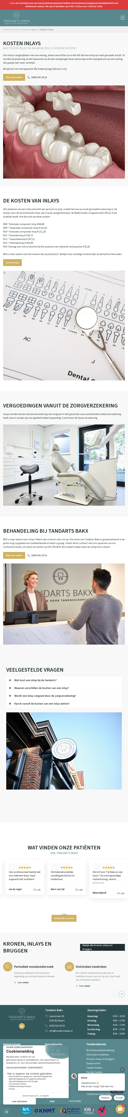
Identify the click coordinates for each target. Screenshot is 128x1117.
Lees (23, 982)
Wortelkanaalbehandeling (100, 1050)
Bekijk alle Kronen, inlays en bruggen (98, 947)
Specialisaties (53, 1044)
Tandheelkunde (96, 1044)
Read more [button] (57, 883)
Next (122, 994)
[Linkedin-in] (22, 1026)
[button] (123, 17)
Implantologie (12, 1044)
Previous (115, 994)
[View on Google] (37, 889)
